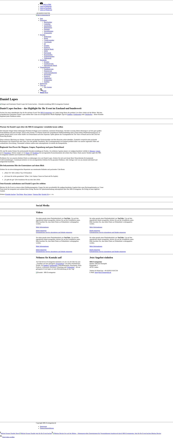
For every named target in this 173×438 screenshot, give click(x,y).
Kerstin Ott (45, 194)
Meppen (92, 151)
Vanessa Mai (37, 194)
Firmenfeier (70, 267)
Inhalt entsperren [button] (41, 230)
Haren (27, 153)
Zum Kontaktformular (86, 199)
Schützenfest (77, 114)
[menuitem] (88, 18)
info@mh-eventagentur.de (103, 272)
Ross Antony (28, 194)
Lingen (98, 151)
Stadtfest (69, 114)
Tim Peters (19, 194)
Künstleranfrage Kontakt (86, 121)
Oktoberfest (88, 114)
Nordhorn (36, 153)
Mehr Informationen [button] (42, 227)
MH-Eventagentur (46, 112)
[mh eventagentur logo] (43, 15)
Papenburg (7, 153)
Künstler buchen (10, 194)
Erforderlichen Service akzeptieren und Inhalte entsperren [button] (54, 232)
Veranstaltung (59, 263)
